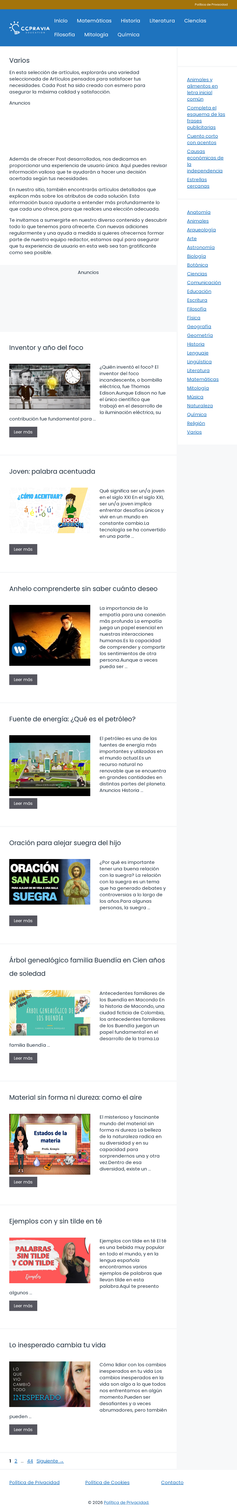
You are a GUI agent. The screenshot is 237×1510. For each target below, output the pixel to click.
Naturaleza (200, 405)
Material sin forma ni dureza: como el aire (75, 1097)
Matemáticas (94, 20)
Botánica (197, 265)
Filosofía (64, 34)
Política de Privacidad (211, 4)
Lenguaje (198, 353)
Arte (192, 238)
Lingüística (199, 361)
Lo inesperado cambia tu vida (57, 1345)
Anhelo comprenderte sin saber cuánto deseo (83, 588)
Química (129, 34)
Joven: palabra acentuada (52, 471)
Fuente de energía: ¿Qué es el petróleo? (72, 719)
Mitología (96, 34)
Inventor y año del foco (46, 347)
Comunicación (204, 282)
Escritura (197, 300)
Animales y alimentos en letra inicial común (202, 89)
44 (30, 1461)
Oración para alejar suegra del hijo (65, 842)
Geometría (200, 335)
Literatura (162, 20)
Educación (199, 291)
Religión (196, 423)
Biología (196, 256)
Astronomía (201, 247)
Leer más (23, 432)
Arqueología (201, 230)
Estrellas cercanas (198, 182)
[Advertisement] (88, 130)
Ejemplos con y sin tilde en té (55, 1221)
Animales (198, 221)
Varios (194, 432)
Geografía (199, 326)
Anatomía (199, 212)
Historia (130, 20)
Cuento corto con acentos (202, 139)
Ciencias (195, 20)
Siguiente (50, 1461)
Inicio (61, 20)
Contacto (172, 1482)
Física (193, 317)
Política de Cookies (107, 1482)
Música (195, 397)
